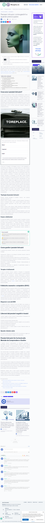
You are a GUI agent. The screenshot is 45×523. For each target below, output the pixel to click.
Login (29, 446)
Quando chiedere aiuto (8, 86)
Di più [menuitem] (41, 4)
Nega (32, 519)
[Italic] (6, 452)
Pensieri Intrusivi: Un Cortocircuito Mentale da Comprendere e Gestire (14, 88)
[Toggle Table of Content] (28, 76)
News (18, 419)
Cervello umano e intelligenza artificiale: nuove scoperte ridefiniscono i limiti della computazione (40, 95)
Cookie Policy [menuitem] (40, 502)
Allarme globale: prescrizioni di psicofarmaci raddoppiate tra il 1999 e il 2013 (40, 122)
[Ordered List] (9, 452)
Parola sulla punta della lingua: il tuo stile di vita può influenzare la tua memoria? (7, 425)
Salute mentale (11, 11)
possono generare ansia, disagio (8, 71)
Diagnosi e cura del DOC (8, 84)
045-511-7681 (17, 514)
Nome (3, 144)
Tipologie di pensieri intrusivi (9, 78)
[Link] (14, 452)
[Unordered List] (10, 452)
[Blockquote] (12, 452)
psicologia (5, 396)
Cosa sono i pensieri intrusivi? (8, 77)
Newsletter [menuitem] (30, 502)
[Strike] (8, 452)
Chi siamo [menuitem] (25, 502)
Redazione (4, 19)
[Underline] (7, 452)
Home (2, 9)
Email (3, 153)
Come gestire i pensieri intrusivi (8, 80)
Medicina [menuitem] (26, 4)
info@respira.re (8, 514)
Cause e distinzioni (7, 79)
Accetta (25, 519)
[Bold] (4, 452)
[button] (43, 512)
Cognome (4, 149)
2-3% (3, 295)
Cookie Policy (33, 521)
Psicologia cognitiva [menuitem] (34, 4)
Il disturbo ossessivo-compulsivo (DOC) (10, 83)
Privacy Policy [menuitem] (35, 502)
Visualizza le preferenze (39, 519)
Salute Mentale (10, 396)
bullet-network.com (9, 517)
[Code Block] (13, 452)
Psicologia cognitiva (7, 9)
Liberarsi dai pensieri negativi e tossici (10, 85)
